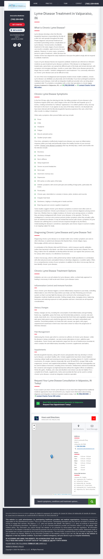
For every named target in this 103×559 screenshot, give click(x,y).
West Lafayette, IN (52, 515)
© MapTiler (59, 494)
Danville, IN (87, 513)
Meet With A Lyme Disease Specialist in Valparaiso (63, 403)
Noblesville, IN (79, 513)
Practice (49, 3)
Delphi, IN (40, 513)
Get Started (17, 25)
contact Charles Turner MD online (48, 396)
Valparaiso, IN (42, 515)
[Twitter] (19, 45)
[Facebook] (15, 45)
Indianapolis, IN (21, 515)
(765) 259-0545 (92, 3)
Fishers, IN (71, 513)
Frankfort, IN (56, 513)
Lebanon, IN (32, 513)
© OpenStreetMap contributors (66, 494)
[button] (51, 457)
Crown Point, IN (12, 515)
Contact (79, 3)
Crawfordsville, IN (32, 515)
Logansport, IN (47, 513)
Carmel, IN (64, 513)
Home (35, 3)
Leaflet (55, 494)
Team (65, 3)
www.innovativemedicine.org (85, 449)
